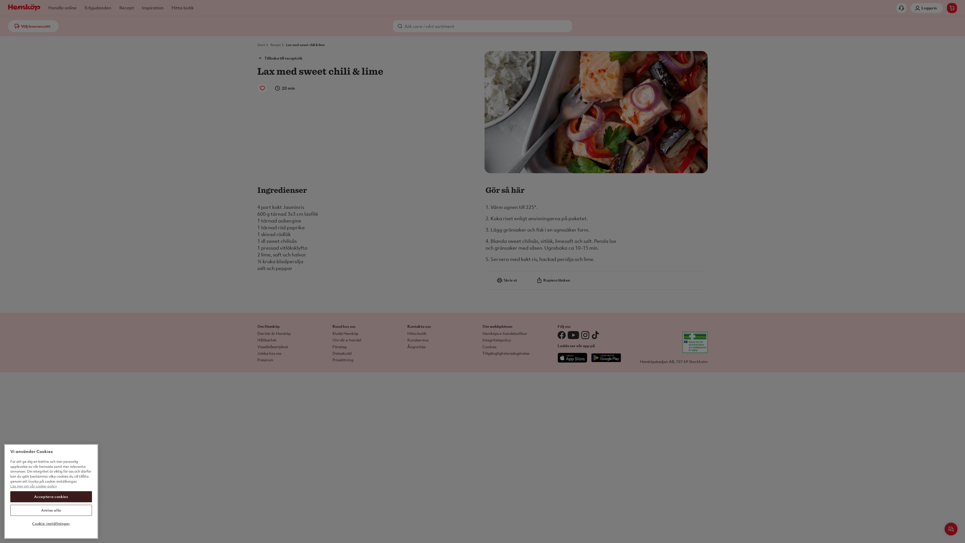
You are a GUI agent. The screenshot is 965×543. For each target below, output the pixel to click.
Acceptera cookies (51, 496)
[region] (51, 491)
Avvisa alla (51, 510)
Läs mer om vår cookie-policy (33, 486)
